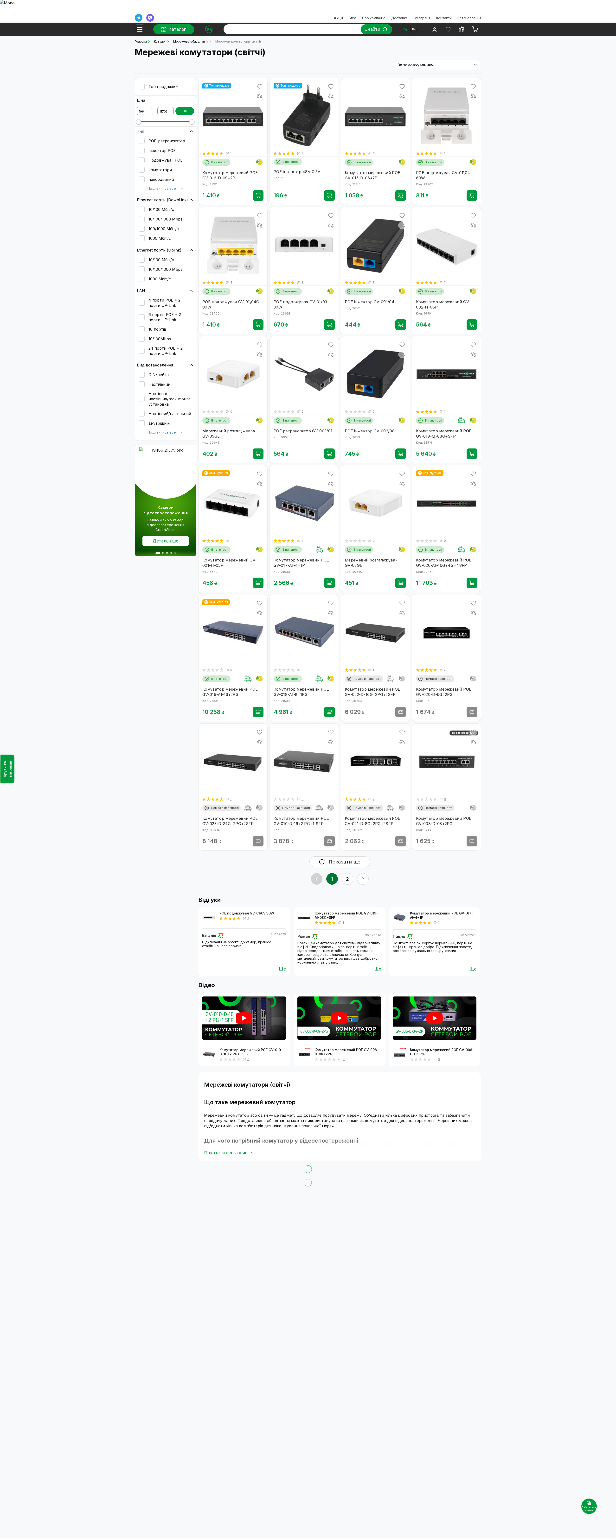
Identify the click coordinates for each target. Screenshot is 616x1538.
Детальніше (166, 540)
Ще (282, 968)
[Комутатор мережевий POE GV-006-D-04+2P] (399, 1054)
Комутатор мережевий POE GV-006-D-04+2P (442, 1052)
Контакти (444, 18)
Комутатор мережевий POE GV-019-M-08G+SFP (346, 915)
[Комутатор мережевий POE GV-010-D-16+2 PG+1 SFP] (209, 1054)
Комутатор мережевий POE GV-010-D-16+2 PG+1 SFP (250, 1052)
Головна (141, 41)
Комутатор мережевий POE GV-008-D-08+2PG (347, 1052)
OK (185, 111)
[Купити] (258, 195)
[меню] (139, 29)
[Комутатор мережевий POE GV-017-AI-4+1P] (399, 918)
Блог (352, 18)
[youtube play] (244, 1018)
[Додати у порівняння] (259, 96)
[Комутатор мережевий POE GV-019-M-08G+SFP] (304, 918)
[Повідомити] (400, 712)
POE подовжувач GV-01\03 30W (246, 913)
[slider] (138, 122)
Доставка (399, 18)
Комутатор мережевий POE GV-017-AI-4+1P (441, 915)
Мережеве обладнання (190, 41)
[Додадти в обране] (259, 86)
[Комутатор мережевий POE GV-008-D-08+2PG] (304, 1054)
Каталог (160, 41)
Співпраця (421, 18)
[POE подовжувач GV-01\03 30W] (209, 918)
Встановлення (469, 18)
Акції (338, 18)
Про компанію (373, 18)
